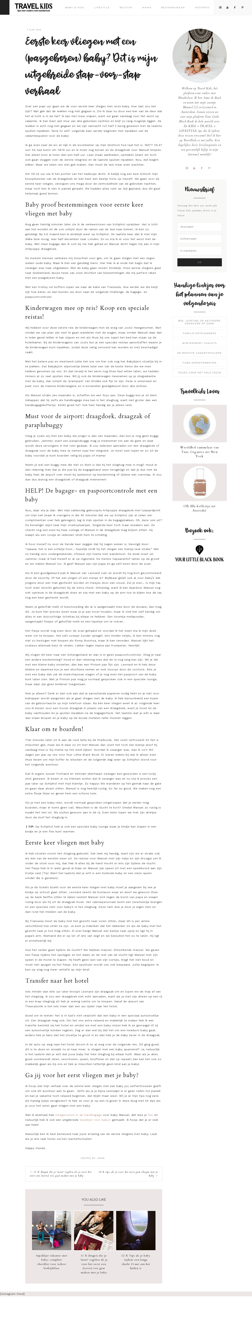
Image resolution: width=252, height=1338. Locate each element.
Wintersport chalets (199, 343)
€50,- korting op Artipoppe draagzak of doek (199, 322)
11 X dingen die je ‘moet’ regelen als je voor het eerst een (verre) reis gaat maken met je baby (61, 1174)
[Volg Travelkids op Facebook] (203, 168)
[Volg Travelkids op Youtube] (196, 168)
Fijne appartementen (200, 362)
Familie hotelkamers (199, 333)
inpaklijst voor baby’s (95, 1119)
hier (150, 1114)
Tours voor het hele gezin (199, 372)
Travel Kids (37, 7)
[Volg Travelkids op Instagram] (188, 168)
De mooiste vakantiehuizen (199, 353)
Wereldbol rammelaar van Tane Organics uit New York (199, 451)
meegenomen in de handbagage (78, 1114)
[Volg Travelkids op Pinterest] (211, 168)
